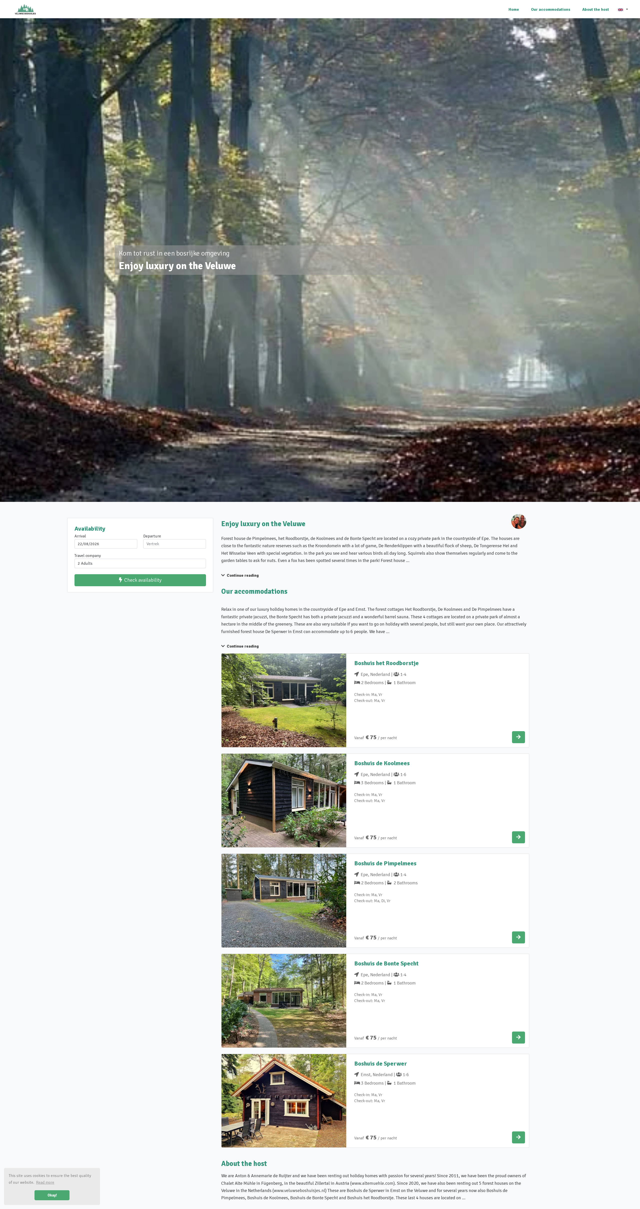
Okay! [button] (52, 1195)
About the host (595, 9)
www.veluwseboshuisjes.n (299, 1190)
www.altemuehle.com (373, 1183)
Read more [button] (45, 1182)
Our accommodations (550, 9)
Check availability (143, 580)
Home (513, 9)
